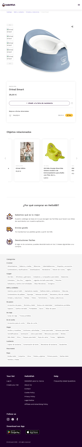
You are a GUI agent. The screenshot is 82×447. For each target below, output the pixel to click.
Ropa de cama (43, 337)
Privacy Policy (29, 396)
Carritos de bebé (21, 308)
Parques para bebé (29, 337)
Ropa (8, 353)
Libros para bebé (36, 334)
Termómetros (42, 298)
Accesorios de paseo (15, 305)
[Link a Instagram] (8, 419)
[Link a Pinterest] (12, 419)
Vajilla (69, 269)
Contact (27, 389)
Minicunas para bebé (51, 334)
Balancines (64, 277)
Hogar (9, 327)
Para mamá (10, 348)
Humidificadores (13, 334)
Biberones (37, 266)
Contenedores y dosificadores (18, 269)
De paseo (10, 302)
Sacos (41, 308)
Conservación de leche (30, 344)
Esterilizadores (35, 269)
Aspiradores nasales (31, 291)
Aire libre (10, 277)
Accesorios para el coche (16, 323)
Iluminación (24, 334)
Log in (9, 381)
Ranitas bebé (64, 356)
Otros (19, 337)
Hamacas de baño (41, 294)
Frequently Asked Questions (64, 381)
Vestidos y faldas (13, 359)
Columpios (11, 280)
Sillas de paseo (51, 308)
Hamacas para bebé (62, 330)
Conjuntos (21, 356)
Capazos (10, 308)
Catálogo (9, 12)
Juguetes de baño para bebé (43, 280)
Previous (10, 25)
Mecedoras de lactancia (49, 344)
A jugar (9, 273)
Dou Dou (20, 280)
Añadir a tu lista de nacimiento (40, 103)
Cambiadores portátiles (62, 305)
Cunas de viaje (12, 316)
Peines (34, 298)
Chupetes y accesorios (64, 266)
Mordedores (46, 269)
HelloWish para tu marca (34, 381)
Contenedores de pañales (16, 294)
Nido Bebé (11, 337)
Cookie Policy (29, 392)
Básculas (65, 291)
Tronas (52, 337)
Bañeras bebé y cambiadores (50, 291)
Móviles (63, 334)
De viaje (9, 312)
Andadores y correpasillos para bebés (46, 277)
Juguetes (28, 280)
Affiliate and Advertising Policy (36, 404)
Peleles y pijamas (39, 356)
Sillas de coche (32, 323)
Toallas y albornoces (57, 298)
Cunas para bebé (47, 330)
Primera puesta (52, 356)
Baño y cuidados (19, 12)
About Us (28, 385)
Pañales (26, 298)
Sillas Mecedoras (40, 283)
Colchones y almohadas (31, 330)
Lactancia (10, 341)
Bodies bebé (12, 356)
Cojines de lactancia (14, 344)
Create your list (12, 385)
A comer (9, 263)
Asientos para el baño (15, 291)
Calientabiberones (49, 266)
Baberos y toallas (25, 266)
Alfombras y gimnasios (23, 277)
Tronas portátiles (25, 316)
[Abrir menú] (79, 5)
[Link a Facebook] (17, 419)
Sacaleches (63, 344)
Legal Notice (29, 400)
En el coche (11, 320)
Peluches (58, 280)
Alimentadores (12, 266)
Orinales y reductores (32, 12)
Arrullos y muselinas (14, 330)
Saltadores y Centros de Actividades (20, 283)
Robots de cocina (59, 269)
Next (10, 63)
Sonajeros (51, 283)
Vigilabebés (61, 337)
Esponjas (30, 294)
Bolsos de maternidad (44, 305)
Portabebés (33, 308)
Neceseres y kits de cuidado (59, 294)
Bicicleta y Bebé (29, 305)
